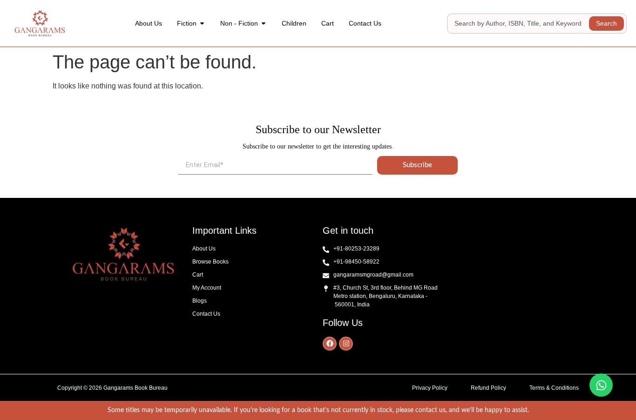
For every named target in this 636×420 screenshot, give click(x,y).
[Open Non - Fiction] (263, 23)
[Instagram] (346, 344)
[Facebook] (330, 344)
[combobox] (519, 23)
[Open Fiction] (202, 23)
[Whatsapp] (601, 385)
